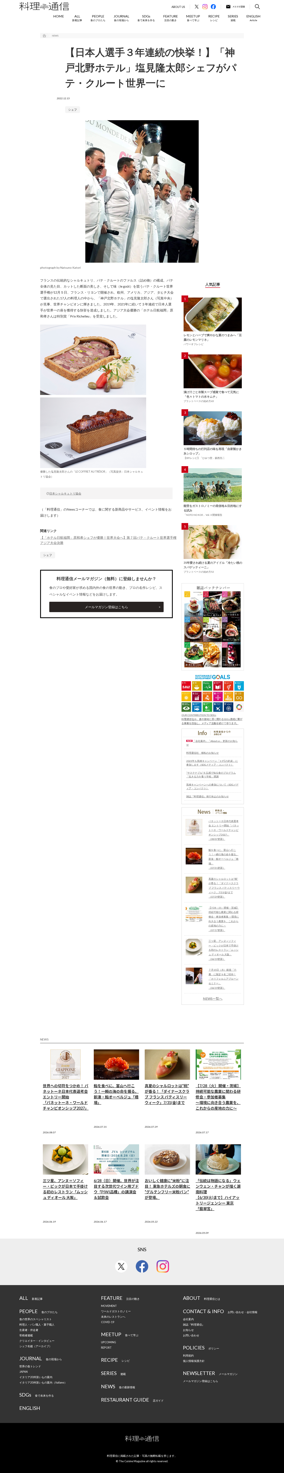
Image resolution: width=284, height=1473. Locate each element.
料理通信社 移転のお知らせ (202, 752)
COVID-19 (107, 1322)
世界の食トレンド (30, 1366)
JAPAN (23, 1371)
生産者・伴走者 (28, 1330)
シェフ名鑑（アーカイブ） (35, 1346)
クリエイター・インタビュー (36, 1340)
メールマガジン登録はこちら (106, 607)
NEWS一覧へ (212, 998)
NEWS (55, 35)
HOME (58, 16)
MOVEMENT (109, 1306)
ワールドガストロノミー (116, 1311)
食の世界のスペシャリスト (35, 1319)
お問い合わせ (191, 1335)
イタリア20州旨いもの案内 (35, 1377)
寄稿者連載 (26, 1335)
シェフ (72, 109)
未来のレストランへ (113, 1316)
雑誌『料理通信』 (194, 1324)
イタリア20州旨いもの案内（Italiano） (43, 1382)
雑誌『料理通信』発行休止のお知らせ (207, 796)
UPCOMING (108, 1342)
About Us (178, 7)
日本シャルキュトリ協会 (65, 493)
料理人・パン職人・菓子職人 (36, 1324)
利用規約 (188, 1355)
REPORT (106, 1347)
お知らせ (188, 1330)
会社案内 (188, 1319)
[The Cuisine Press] (44, 6)
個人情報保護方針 (194, 1361)
